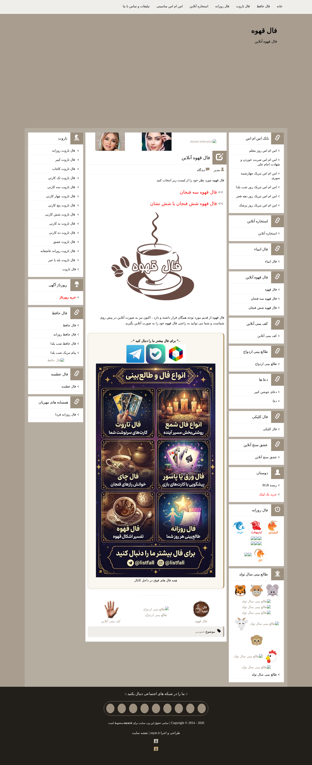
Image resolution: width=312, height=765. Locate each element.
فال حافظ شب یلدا (63, 343)
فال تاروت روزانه (64, 150)
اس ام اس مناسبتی (169, 6)
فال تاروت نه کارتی (62, 223)
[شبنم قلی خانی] (110, 141)
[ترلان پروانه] (157, 141)
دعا (275, 401)
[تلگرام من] (190, 708)
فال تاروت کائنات (64, 169)
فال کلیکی (270, 429)
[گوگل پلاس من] (133, 708)
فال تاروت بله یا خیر (62, 260)
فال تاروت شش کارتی (60, 214)
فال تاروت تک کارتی (62, 178)
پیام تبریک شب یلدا (63, 352)
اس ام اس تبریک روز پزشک (258, 205)
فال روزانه (222, 6)
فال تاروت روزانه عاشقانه (58, 251)
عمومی (200, 631)
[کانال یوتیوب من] (122, 708)
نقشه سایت (140, 733)
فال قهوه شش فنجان (263, 308)
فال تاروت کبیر (65, 159)
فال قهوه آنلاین (196, 157)
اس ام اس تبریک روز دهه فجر (256, 196)
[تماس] (156, 708)
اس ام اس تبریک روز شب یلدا (256, 187)
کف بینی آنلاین (267, 336)
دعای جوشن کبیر (265, 392)
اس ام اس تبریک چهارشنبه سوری (260, 176)
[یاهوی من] (202, 708)
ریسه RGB (269, 485)
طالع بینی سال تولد (264, 674)
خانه (280, 6)
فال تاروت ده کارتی (62, 232)
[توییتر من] (144, 708)
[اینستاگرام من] (167, 708)
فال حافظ (263, 6)
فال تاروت (243, 6)
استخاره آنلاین (199, 6)
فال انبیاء (271, 261)
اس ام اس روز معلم (263, 150)
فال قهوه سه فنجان (264, 298)
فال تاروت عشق (64, 242)
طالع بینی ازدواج (266, 364)
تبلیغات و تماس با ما (136, 6)
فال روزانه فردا (65, 414)
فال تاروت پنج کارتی (62, 205)
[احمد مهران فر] (203, 141)
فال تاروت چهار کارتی (61, 196)
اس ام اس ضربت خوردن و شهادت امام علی (260, 162)
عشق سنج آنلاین (266, 457)
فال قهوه (264, 30)
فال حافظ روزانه (64, 334)
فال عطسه (68, 386)
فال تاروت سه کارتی (61, 187)
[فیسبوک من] (179, 708)
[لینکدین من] (110, 708)
